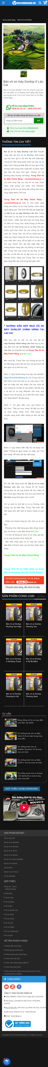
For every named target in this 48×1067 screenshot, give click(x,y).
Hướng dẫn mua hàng (13, 946)
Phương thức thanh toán (14, 950)
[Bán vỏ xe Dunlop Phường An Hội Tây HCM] (14, 682)
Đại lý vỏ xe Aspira (10, 863)
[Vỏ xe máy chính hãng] (19, 987)
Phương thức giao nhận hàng (16, 954)
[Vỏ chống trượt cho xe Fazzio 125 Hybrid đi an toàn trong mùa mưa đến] (11, 776)
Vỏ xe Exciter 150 (11, 910)
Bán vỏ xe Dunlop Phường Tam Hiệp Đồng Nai (13, 626)
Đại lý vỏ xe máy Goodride (13, 859)
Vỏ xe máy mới (9, 838)
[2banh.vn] (6, 987)
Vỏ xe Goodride (9, 876)
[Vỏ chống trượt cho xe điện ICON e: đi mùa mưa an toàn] (11, 762)
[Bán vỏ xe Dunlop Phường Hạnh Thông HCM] (34, 682)
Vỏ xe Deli (9, 935)
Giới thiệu (8, 893)
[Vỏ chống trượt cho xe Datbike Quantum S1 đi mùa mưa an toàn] (11, 749)
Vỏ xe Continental (11, 931)
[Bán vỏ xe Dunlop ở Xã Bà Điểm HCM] (34, 647)
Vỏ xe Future (9, 927)
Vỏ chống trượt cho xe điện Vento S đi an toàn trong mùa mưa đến (30, 736)
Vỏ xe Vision (9, 919)
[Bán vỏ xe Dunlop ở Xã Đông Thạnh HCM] (14, 647)
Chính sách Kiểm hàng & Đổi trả (16, 963)
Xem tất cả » (41, 596)
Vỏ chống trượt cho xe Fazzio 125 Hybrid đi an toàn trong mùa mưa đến (30, 776)
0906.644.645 (34, 108)
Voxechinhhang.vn (21, 1035)
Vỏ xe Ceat (9, 898)
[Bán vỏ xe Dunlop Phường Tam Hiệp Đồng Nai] (14, 612)
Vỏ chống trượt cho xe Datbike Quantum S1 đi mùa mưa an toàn (29, 749)
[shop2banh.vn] (26, 582)
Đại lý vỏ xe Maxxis (11, 855)
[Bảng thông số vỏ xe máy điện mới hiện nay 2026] (11, 722)
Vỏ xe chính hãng (9, 20)
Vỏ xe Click (9, 923)
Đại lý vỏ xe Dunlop (24, 20)
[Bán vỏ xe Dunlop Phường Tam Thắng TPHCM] (34, 612)
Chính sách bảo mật (12, 959)
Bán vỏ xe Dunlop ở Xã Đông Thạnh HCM (13, 661)
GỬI (38, 121)
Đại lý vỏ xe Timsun (11, 872)
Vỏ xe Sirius (9, 914)
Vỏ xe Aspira (9, 902)
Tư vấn (6, 713)
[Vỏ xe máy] (24, 3)
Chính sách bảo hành (13, 967)
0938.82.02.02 (19, 108)
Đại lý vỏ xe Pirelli (10, 851)
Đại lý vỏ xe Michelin (11, 842)
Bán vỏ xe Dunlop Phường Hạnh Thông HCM (33, 696)
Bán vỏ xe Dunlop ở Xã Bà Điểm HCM (33, 661)
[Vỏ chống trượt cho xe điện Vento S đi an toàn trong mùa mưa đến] (11, 736)
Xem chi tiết (30, 131)
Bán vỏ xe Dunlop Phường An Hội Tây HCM (13, 696)
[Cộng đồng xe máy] (12, 987)
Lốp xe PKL (8, 868)
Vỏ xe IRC (9, 906)
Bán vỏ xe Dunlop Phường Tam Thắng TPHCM (33, 626)
